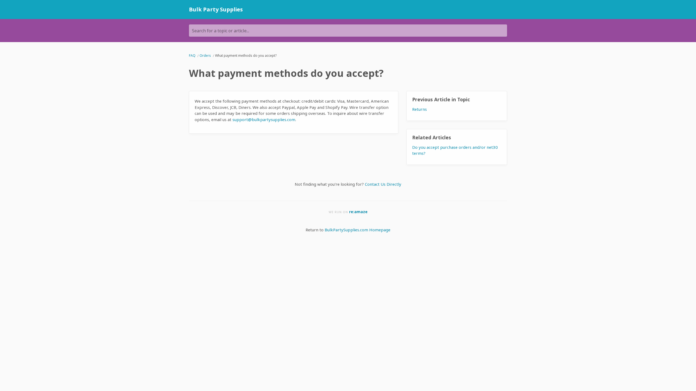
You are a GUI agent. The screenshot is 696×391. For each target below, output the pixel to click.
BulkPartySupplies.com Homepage (357, 229)
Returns (419, 109)
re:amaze (358, 211)
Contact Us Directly (383, 184)
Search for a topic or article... (220, 30)
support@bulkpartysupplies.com (263, 119)
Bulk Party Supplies (216, 9)
